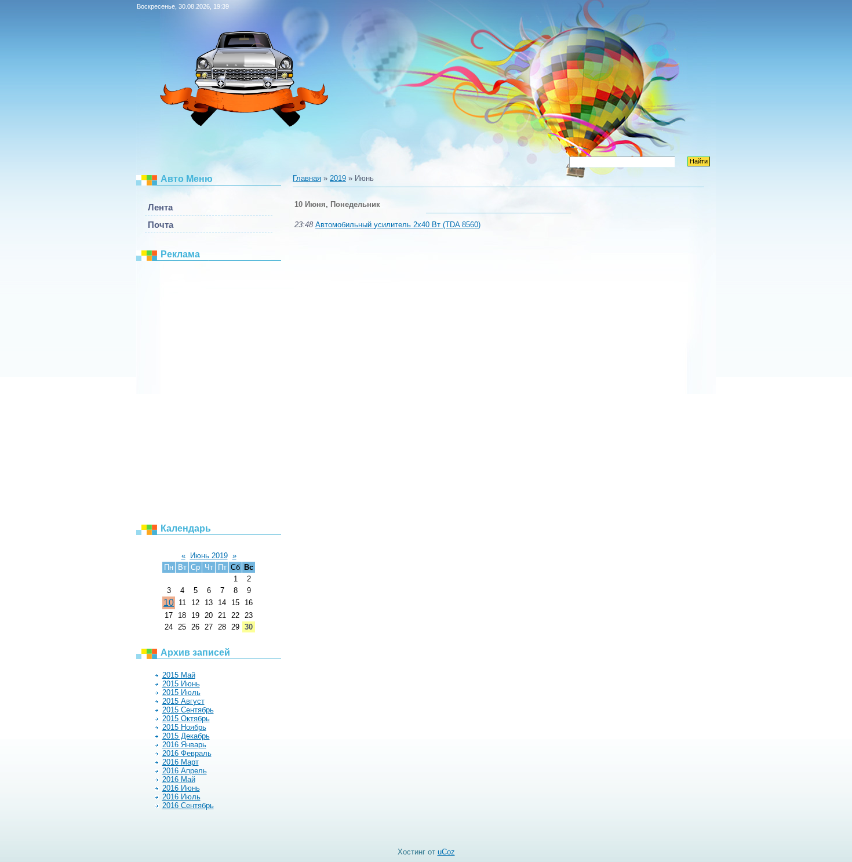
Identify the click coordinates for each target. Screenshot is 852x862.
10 (168, 603)
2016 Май (178, 779)
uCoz (446, 852)
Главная (307, 178)
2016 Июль (181, 796)
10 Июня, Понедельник (337, 204)
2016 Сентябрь (188, 805)
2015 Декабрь (186, 736)
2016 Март (180, 762)
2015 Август (183, 701)
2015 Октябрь (186, 718)
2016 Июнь (181, 788)
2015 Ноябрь (184, 727)
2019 (338, 178)
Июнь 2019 (209, 555)
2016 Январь (184, 744)
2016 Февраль (187, 753)
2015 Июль (181, 692)
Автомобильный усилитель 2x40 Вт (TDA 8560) (397, 224)
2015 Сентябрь (188, 709)
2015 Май (178, 675)
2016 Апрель (184, 770)
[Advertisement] (214, 391)
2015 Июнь (181, 683)
